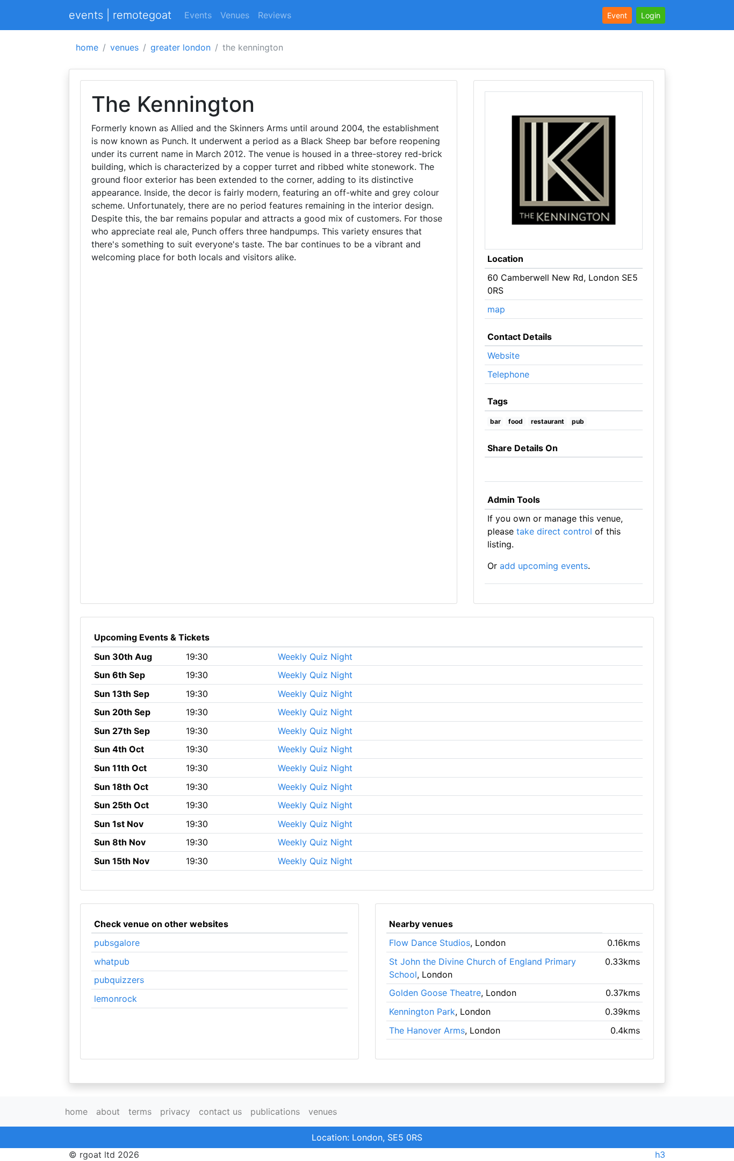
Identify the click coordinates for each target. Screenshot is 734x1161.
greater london (180, 47)
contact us (220, 1111)
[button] (650, 15)
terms (140, 1111)
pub (578, 421)
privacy (175, 1111)
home (87, 47)
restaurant (547, 421)
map (496, 309)
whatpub (111, 961)
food (515, 421)
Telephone (508, 374)
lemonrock (115, 998)
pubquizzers (119, 979)
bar (495, 421)
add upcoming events (544, 565)
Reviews (274, 15)
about (108, 1111)
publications (275, 1111)
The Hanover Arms (427, 1030)
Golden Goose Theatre (435, 992)
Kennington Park (422, 1011)
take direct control (554, 531)
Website (503, 355)
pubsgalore (117, 942)
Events (198, 15)
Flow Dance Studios (429, 942)
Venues (234, 15)
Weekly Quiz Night (315, 656)
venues (124, 47)
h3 (660, 1154)
